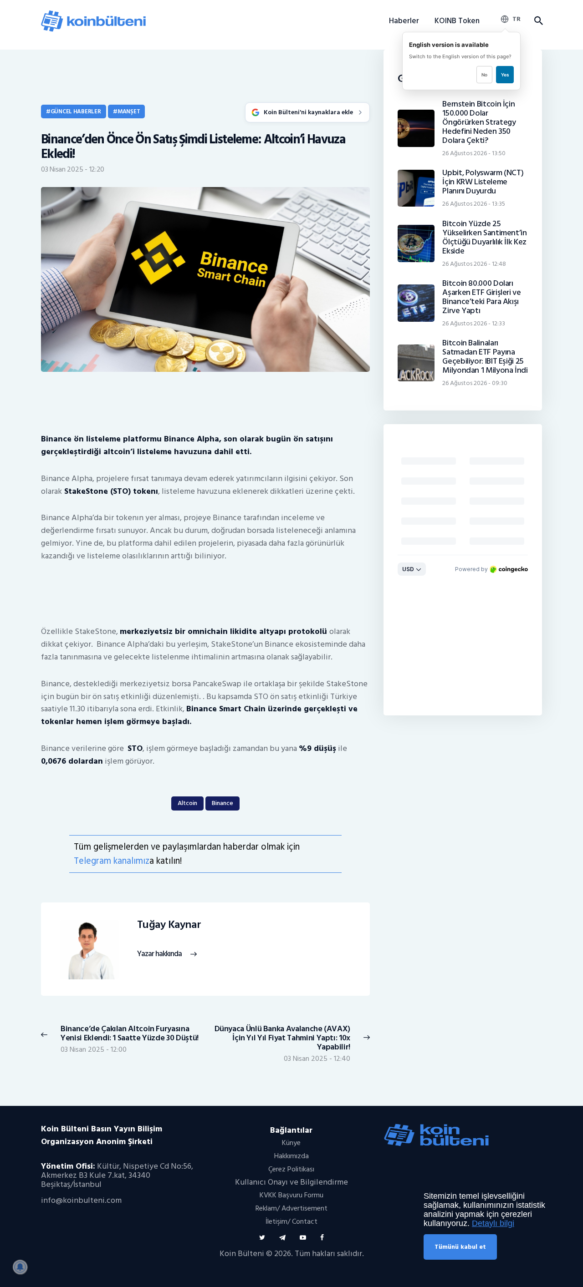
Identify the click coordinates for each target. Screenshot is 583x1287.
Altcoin (187, 803)
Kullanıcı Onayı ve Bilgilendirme (291, 1182)
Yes (505, 74)
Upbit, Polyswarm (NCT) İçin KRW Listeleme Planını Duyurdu (482, 182)
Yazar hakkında (159, 954)
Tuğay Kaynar (169, 925)
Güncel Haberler (76, 111)
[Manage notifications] (20, 1267)
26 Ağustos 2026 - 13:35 (473, 203)
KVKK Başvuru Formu (291, 1195)
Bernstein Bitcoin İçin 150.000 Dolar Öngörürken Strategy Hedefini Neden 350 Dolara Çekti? (479, 122)
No (484, 74)
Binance (222, 803)
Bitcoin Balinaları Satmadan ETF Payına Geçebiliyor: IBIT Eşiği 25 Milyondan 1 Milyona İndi (484, 357)
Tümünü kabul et (460, 1246)
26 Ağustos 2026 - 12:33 (473, 323)
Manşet (129, 111)
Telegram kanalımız (111, 860)
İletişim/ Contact (291, 1221)
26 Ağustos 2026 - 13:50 (474, 153)
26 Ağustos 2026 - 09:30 (474, 383)
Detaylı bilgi (493, 1223)
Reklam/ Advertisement (291, 1208)
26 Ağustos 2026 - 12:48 (474, 263)
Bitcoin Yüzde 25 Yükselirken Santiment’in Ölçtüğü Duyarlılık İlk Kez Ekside (484, 237)
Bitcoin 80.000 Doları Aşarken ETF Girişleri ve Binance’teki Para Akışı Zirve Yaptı (481, 297)
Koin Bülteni (242, 1253)
